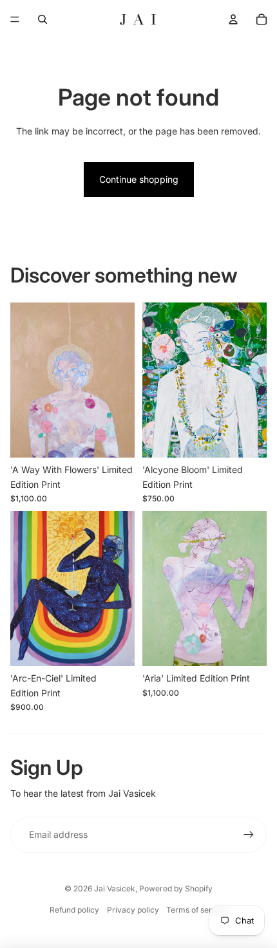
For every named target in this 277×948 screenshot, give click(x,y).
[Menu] (15, 19)
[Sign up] (248, 835)
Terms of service (196, 910)
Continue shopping (138, 179)
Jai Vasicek (114, 888)
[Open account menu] (233, 19)
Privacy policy (133, 910)
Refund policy (74, 910)
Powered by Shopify (176, 888)
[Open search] (42, 19)
